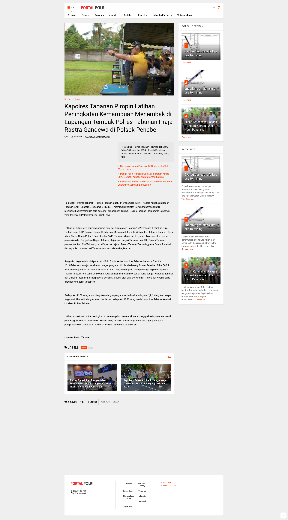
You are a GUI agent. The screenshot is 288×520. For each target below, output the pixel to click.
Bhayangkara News (128, 497)
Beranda (128, 484)
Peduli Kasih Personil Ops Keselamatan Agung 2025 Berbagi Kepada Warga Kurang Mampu (143, 175)
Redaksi (128, 15)
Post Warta (167, 483)
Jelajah (113, 15)
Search (141, 15)
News (84, 15)
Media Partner (162, 15)
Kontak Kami (185, 15)
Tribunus (142, 491)
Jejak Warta (128, 506)
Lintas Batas (128, 491)
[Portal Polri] (93, 8)
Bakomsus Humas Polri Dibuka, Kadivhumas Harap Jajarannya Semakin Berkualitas (145, 183)
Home (72, 15)
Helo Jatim (142, 496)
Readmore (186, 63)
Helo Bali (142, 501)
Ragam (98, 15)
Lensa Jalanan (169, 486)
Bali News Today (142, 485)
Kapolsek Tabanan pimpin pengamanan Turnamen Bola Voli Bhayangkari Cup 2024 (145, 383)
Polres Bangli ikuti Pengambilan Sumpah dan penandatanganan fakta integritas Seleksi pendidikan (90, 383)
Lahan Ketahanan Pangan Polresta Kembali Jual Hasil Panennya (200, 125)
